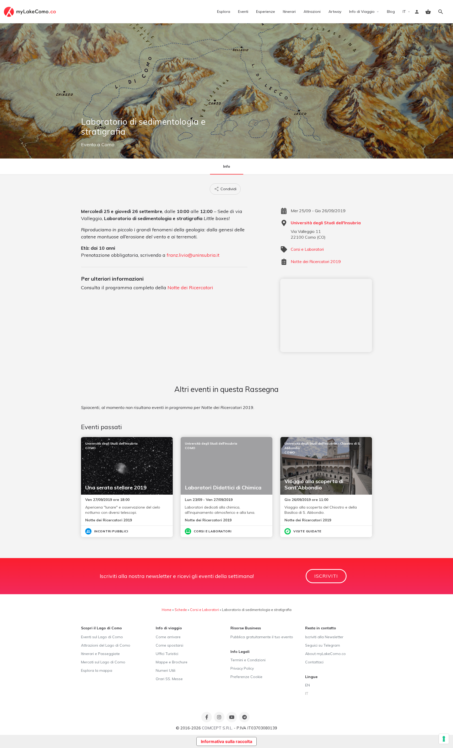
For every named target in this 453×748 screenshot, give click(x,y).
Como (107, 144)
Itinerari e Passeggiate (100, 653)
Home (166, 610)
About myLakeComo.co (325, 653)
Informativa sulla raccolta (226, 741)
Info (226, 166)
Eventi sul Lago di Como (102, 637)
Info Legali (240, 651)
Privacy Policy (242, 668)
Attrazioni (312, 11)
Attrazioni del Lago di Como (105, 645)
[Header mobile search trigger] (441, 12)
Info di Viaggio (362, 11)
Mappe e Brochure (171, 662)
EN (307, 685)
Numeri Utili (165, 670)
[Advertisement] (326, 315)
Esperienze (265, 11)
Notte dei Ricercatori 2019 (316, 261)
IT (404, 11)
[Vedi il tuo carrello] (428, 12)
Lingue (311, 676)
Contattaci (314, 662)
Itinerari (289, 11)
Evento (88, 144)
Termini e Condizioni (248, 660)
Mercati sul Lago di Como (103, 662)
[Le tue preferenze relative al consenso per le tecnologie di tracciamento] (444, 739)
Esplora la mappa (96, 670)
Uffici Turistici (167, 653)
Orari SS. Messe (169, 678)
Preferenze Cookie (246, 676)
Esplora (223, 11)
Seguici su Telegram (322, 645)
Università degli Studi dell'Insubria (326, 222)
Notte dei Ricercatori (190, 288)
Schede (181, 610)
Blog (391, 11)
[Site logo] (30, 11)
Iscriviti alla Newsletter (324, 637)
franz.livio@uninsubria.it (193, 255)
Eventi (243, 11)
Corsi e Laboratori (307, 249)
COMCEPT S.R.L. (217, 727)
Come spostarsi (169, 645)
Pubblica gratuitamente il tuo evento (261, 637)
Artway (334, 11)
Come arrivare (168, 637)
